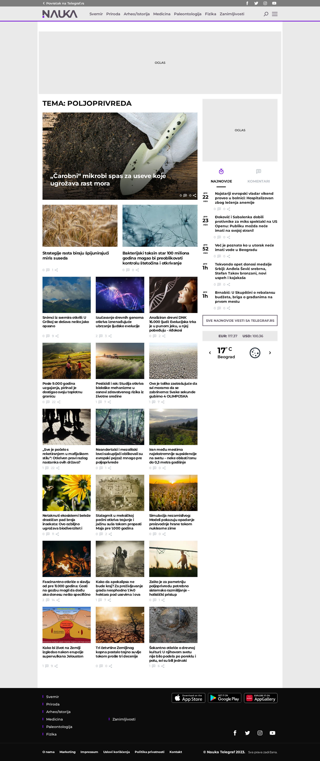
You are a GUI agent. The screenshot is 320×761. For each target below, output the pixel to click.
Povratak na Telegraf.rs (65, 3)
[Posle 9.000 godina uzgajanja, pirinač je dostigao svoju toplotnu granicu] (66, 361)
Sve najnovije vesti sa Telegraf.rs (240, 320)
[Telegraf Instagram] (265, 3)
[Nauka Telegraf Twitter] (256, 3)
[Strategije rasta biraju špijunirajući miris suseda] (80, 226)
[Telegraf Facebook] (247, 3)
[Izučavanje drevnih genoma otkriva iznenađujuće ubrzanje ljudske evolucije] (120, 295)
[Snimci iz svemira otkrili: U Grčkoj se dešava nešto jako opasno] (66, 295)
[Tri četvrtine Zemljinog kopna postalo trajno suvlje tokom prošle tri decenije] (120, 625)
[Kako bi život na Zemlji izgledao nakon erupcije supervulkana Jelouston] (66, 625)
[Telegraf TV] (274, 3)
